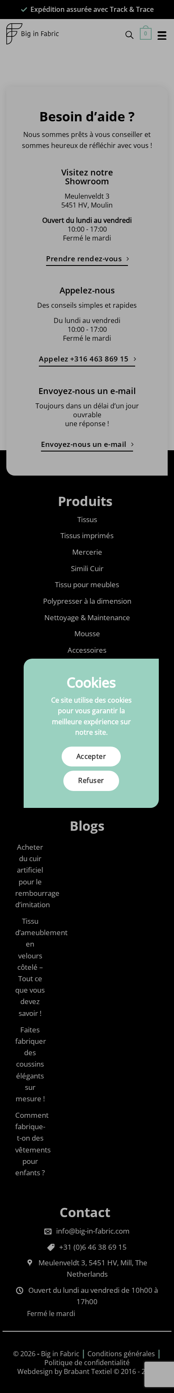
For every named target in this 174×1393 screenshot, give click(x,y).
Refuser (91, 780)
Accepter (91, 756)
